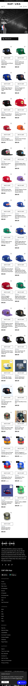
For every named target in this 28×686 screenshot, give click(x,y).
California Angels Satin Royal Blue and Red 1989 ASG (7, 503)
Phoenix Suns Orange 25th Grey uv (20, 139)
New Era (3, 60)
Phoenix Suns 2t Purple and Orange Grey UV (7, 453)
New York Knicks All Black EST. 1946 (20, 352)
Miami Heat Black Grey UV (21, 402)
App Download (4, 602)
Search (3, 649)
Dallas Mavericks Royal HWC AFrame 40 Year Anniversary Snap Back (7, 270)
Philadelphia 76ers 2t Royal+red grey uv (6, 478)
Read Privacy (19, 678)
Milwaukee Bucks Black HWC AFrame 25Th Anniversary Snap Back (21, 325)
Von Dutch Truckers (6, 635)
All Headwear (4, 588)
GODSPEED (4, 632)
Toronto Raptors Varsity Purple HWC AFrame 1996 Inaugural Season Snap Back (7, 325)
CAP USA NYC (18, 426)
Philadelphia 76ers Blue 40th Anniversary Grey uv (20, 217)
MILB (2, 616)
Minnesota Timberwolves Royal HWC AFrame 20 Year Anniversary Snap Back (21, 271)
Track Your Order (5, 651)
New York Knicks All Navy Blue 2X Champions (6, 403)
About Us (3, 597)
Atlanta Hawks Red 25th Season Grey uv (6, 190)
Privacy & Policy (5, 662)
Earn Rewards (4, 653)
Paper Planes (4, 641)
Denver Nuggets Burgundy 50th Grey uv (7, 139)
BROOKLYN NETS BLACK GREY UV (5, 529)
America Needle (5, 637)
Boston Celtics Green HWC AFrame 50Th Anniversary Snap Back (21, 297)
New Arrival (4, 586)
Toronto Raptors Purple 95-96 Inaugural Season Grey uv (21, 191)
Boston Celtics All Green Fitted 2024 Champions (19, 63)
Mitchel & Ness (4, 630)
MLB (2, 609)
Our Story (3, 583)
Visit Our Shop (4, 658)
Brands (3, 590)
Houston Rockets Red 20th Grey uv (20, 115)
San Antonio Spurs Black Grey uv (6, 164)
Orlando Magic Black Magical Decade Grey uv (20, 165)
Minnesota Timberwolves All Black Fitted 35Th (7, 63)
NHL (2, 618)
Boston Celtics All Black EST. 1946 (19, 428)
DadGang (3, 639)
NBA (2, 614)
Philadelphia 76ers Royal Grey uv (19, 478)
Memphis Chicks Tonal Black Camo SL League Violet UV (7, 352)
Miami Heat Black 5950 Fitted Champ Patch (7, 428)
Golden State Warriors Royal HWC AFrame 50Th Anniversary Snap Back (21, 243)
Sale (2, 600)
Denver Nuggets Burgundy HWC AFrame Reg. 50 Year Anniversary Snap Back (7, 298)
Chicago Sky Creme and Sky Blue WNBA (6, 378)
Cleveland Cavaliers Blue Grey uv (6, 216)
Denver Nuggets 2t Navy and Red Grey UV (21, 453)
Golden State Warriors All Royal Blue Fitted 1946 (6, 89)
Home (2, 581)
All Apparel (3, 593)
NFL (2, 611)
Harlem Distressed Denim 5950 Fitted (19, 378)
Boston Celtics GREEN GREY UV (20, 503)
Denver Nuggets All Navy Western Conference (20, 89)
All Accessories (4, 595)
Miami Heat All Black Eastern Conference (6, 115)
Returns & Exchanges (6, 660)
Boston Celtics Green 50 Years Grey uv (6, 242)
